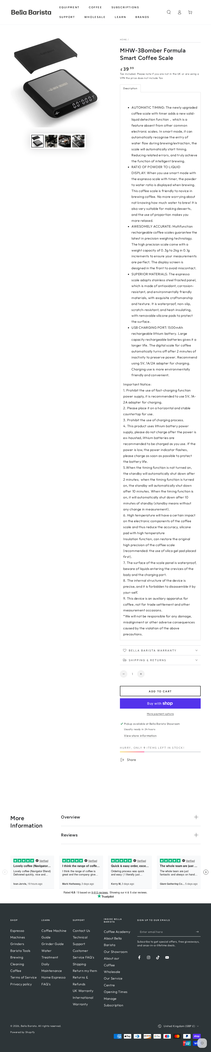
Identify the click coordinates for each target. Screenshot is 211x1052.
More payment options (160, 713)
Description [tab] (130, 88)
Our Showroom (116, 952)
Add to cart (160, 691)
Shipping (79, 964)
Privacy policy (21, 984)
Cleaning (17, 964)
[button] (168, 12)
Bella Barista (29, 1025)
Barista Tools (20, 951)
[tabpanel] (160, 366)
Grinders (17, 944)
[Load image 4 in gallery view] (78, 141)
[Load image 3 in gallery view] (65, 141)
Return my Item (85, 971)
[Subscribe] (198, 931)
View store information (140, 736)
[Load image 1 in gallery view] (37, 141)
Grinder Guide (52, 944)
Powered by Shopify (22, 1032)
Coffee (15, 971)
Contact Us (81, 931)
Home (123, 39)
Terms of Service (23, 977)
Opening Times (116, 992)
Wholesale (112, 972)
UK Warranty (83, 991)
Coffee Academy (117, 932)
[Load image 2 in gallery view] (51, 141)
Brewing (16, 957)
